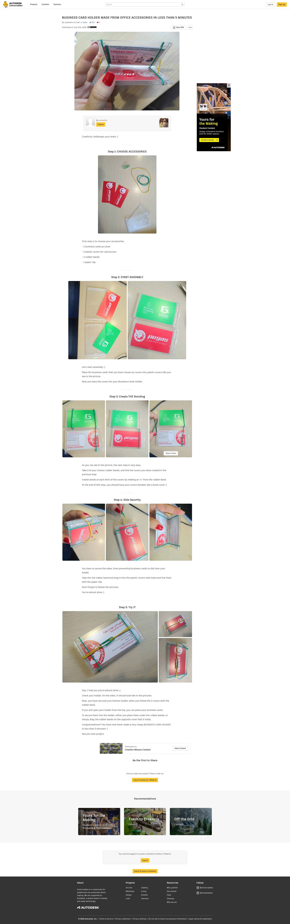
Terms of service (106, 919)
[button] (190, 27)
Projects (33, 4)
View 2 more (171, 453)
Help (169, 895)
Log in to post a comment (145, 871)
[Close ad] (229, 85)
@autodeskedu (206, 893)
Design (129, 895)
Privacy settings (140, 919)
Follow (101, 124)
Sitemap (170, 898)
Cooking (144, 887)
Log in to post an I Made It (145, 780)
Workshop (130, 891)
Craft (78, 22)
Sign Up (281, 4)
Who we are (172, 902)
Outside (144, 895)
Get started (171, 891)
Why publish (172, 887)
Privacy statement (123, 919)
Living (143, 891)
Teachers (57, 4)
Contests (45, 4)
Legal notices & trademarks (200, 919)
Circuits (129, 887)
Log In (270, 4)
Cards (84, 22)
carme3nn (69, 22)
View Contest (180, 748)
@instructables (206, 887)
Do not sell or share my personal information (167, 919)
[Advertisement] (214, 117)
